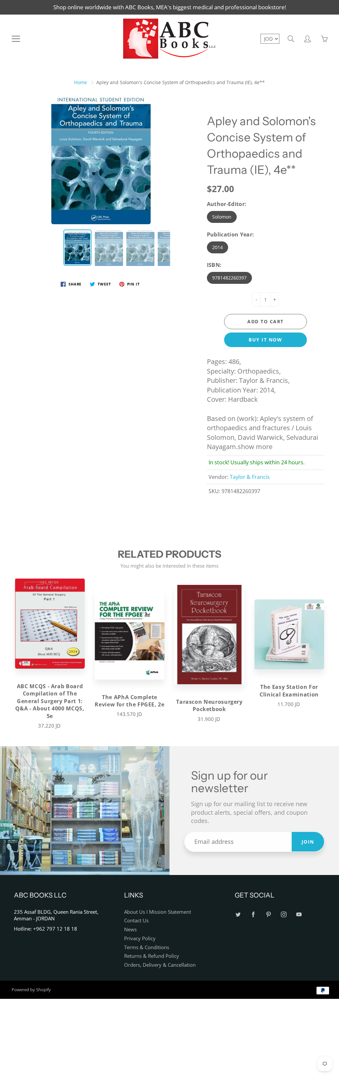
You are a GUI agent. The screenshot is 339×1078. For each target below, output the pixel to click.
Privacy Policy (140, 938)
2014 (217, 247)
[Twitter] (238, 914)
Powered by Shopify (31, 990)
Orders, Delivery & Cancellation (160, 965)
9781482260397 (229, 278)
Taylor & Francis (250, 477)
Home (80, 82)
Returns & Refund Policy (151, 956)
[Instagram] (284, 914)
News (130, 929)
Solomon (221, 217)
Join (308, 842)
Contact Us (136, 920)
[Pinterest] (268, 914)
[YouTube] (299, 914)
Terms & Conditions (146, 947)
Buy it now (265, 339)
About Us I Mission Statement (157, 912)
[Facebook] (253, 914)
